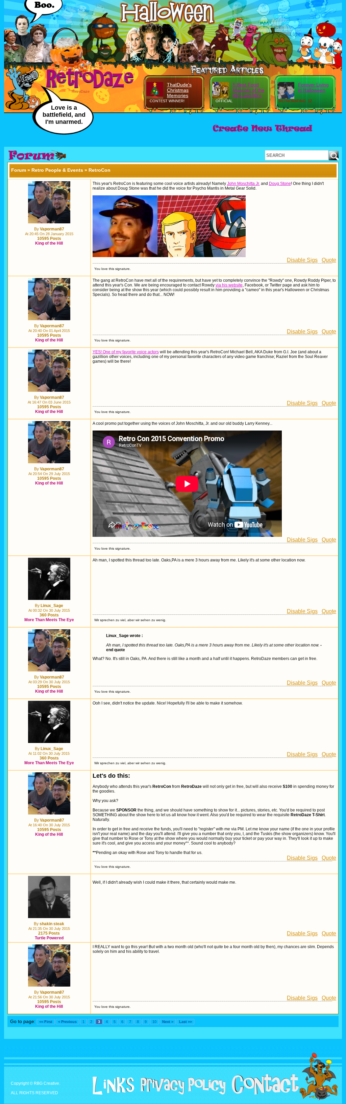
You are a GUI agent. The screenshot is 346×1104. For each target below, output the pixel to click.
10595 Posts (49, 238)
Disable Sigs (302, 260)
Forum (18, 170)
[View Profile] (49, 222)
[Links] (111, 1086)
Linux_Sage (52, 605)
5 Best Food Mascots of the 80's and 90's (248, 90)
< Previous (67, 1022)
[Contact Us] (262, 1093)
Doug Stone (280, 183)
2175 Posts (49, 933)
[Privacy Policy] (180, 1093)
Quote (329, 260)
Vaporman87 (52, 229)
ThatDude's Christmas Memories (179, 90)
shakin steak (52, 923)
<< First (45, 1022)
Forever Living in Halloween (313, 87)
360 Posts (49, 615)
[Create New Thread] (262, 132)
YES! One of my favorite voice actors (126, 352)
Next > (167, 1022)
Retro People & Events (57, 170)
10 (154, 1022)
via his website (229, 285)
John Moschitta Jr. (243, 183)
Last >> (185, 1022)
